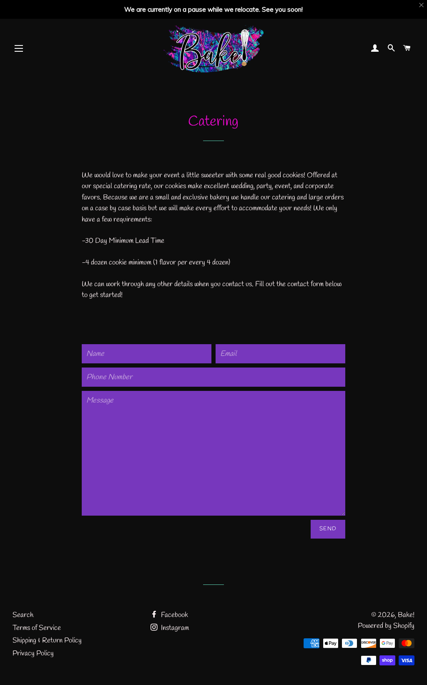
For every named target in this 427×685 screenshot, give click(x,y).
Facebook (173, 615)
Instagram (174, 628)
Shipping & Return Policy (47, 640)
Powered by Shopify (386, 626)
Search (23, 615)
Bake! (406, 615)
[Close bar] (422, 5)
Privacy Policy (33, 653)
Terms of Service (37, 628)
